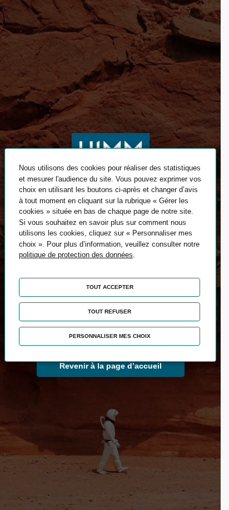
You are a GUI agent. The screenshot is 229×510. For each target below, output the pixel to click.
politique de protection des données (76, 255)
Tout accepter (109, 287)
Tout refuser (109, 311)
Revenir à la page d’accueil (110, 365)
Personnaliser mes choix (110, 336)
